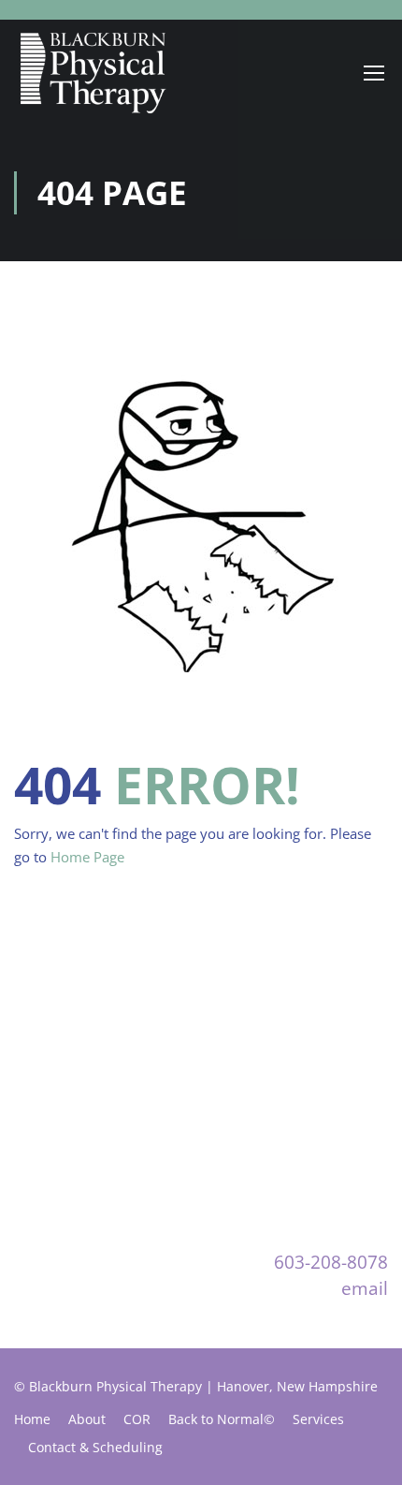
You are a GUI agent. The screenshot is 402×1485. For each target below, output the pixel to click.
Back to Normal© (221, 1419)
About (87, 1419)
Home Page (87, 856)
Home (32, 1419)
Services (318, 1419)
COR (137, 1419)
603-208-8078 (331, 1261)
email (364, 1288)
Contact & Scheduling (95, 1447)
